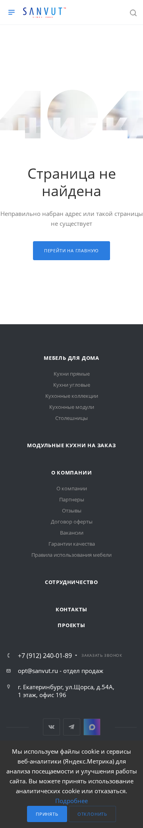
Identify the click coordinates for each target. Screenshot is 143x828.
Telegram (71, 726)
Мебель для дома (71, 357)
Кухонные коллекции (71, 395)
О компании (71, 472)
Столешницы (71, 418)
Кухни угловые (71, 384)
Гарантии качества (71, 543)
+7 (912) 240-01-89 (45, 655)
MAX (91, 726)
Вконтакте (51, 726)
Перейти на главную (71, 250)
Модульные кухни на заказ (71, 445)
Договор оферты (72, 521)
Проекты (71, 625)
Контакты (71, 609)
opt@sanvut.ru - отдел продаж (60, 671)
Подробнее (71, 801)
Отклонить (92, 814)
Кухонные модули (71, 406)
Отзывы (71, 510)
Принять (47, 814)
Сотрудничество (71, 582)
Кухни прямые (72, 373)
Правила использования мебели (71, 554)
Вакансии (71, 532)
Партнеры (71, 499)
